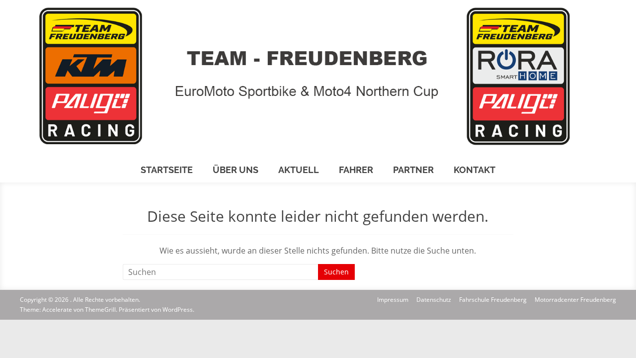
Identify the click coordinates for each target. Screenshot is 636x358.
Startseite (167, 170)
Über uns (235, 170)
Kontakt (474, 170)
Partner (413, 170)
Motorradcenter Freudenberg (575, 299)
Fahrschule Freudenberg (493, 299)
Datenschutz (433, 299)
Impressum (392, 299)
